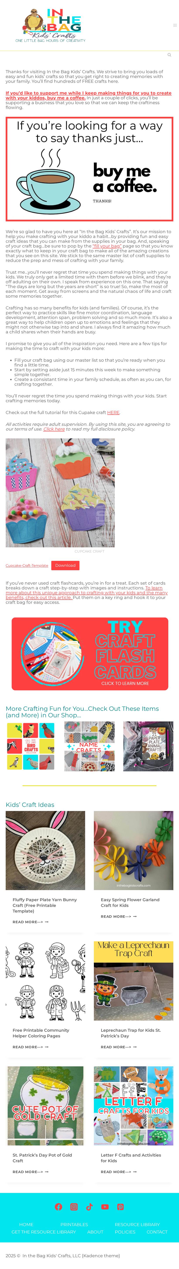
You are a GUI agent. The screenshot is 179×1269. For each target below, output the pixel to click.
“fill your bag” (107, 246)
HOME (26, 1224)
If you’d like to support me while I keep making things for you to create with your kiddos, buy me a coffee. (89, 95)
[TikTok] (89, 1207)
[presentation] (45, 850)
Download (65, 565)
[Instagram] (74, 1207)
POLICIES (125, 1232)
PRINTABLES (74, 1224)
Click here (54, 429)
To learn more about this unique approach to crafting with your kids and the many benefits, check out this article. (87, 592)
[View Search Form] (169, 55)
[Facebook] (58, 1207)
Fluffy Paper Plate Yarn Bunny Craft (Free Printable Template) (45, 905)
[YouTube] (105, 1207)
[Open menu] (175, 25)
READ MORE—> (29, 922)
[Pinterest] (120, 1207)
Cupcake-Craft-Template (27, 565)
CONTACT (157, 1232)
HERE (113, 412)
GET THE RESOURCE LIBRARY (44, 1232)
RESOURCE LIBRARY (137, 1224)
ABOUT (95, 1232)
